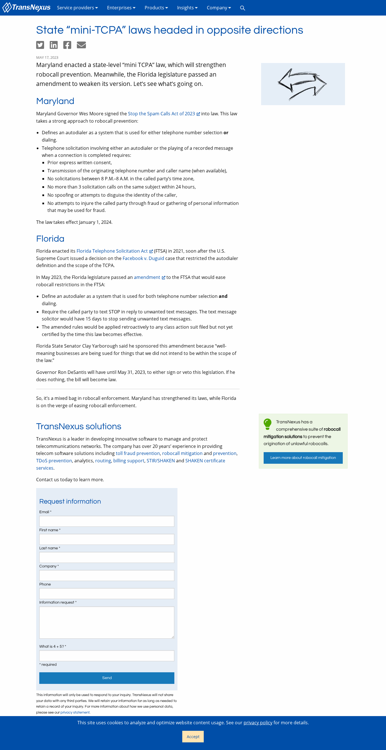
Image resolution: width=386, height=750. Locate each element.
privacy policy (258, 722)
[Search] (243, 7)
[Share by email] (83, 47)
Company (217, 8)
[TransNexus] (27, 7)
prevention (225, 453)
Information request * (58, 602)
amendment (147, 277)
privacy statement (75, 712)
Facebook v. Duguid (143, 258)
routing (103, 461)
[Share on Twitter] (43, 47)
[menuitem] (27, 7)
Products (155, 8)
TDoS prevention (54, 461)
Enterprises (120, 8)
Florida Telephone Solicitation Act (112, 251)
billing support (128, 461)
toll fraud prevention (138, 453)
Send (107, 678)
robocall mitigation (182, 453)
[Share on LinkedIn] (56, 47)
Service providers (76, 8)
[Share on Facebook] (70, 47)
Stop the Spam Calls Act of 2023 (161, 113)
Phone (45, 584)
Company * (49, 566)
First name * (49, 530)
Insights (186, 8)
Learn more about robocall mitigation (303, 458)
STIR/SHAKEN (161, 461)
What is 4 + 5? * (52, 647)
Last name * (49, 548)
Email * (45, 512)
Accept (193, 736)
